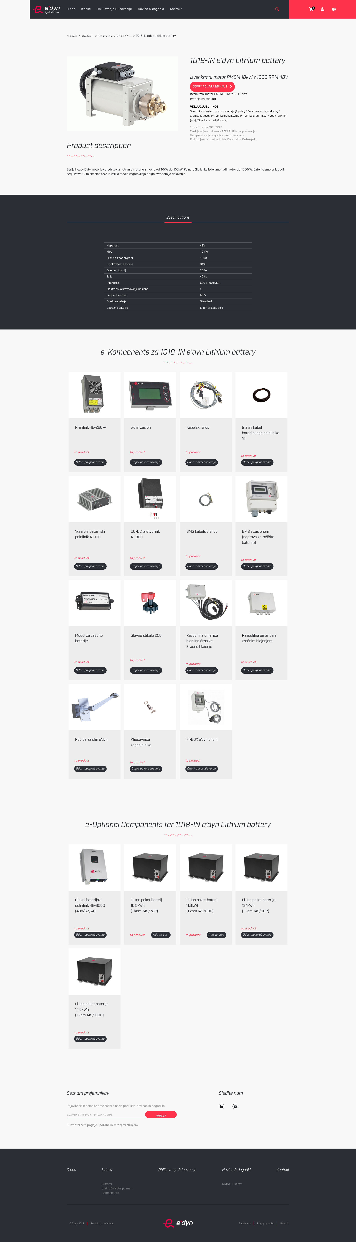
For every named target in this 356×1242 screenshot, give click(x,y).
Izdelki (86, 9)
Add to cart (161, 935)
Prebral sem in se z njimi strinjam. (104, 1125)
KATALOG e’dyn (232, 1184)
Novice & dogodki (151, 9)
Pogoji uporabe (265, 1223)
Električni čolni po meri (117, 1189)
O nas (71, 9)
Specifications (178, 217)
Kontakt (176, 9)
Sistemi (88, 36)
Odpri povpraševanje (90, 462)
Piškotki (284, 1223)
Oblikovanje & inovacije (114, 9)
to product (81, 452)
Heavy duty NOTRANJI (115, 36)
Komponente (110, 1193)
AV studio (108, 1223)
